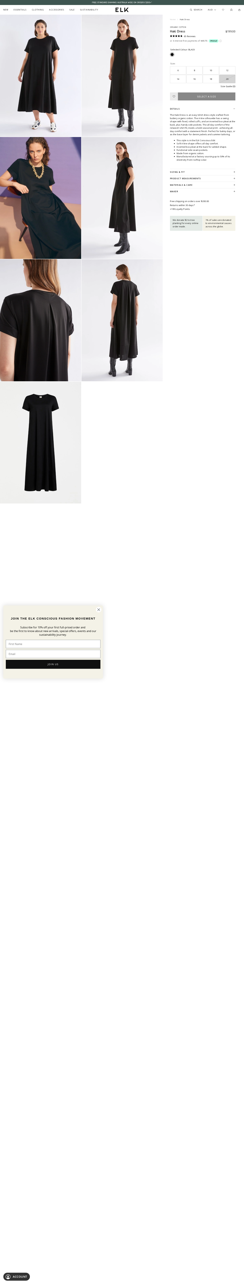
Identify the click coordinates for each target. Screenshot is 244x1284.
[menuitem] (5, 10)
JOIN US (53, 664)
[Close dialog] (99, 610)
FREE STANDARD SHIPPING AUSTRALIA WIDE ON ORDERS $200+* (122, 2)
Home (173, 19)
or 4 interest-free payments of (188, 41)
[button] (183, 36)
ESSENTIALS (20, 10)
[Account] (231, 9)
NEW (5, 10)
